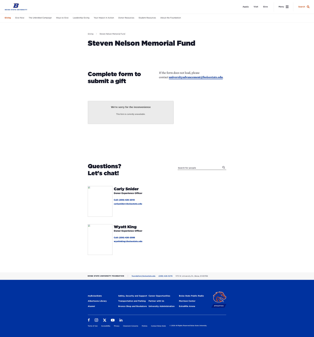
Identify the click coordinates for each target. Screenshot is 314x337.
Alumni (91, 306)
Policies (144, 326)
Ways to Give (62, 18)
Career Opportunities (159, 296)
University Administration (162, 306)
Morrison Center (187, 301)
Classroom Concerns (130, 326)
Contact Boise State (158, 326)
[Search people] (223, 167)
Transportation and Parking (132, 301)
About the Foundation (170, 18)
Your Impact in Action (104, 18)
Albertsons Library (97, 301)
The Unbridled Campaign (40, 18)
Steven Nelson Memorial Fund (112, 34)
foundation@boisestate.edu (143, 276)
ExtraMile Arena (187, 306)
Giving (8, 18)
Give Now (19, 18)
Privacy (116, 326)
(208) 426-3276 (165, 276)
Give (265, 7)
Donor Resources (126, 18)
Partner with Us (156, 301)
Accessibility (105, 326)
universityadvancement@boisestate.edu (196, 77)
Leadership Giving (81, 18)
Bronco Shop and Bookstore (132, 306)
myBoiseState (95, 296)
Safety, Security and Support (132, 296)
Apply (246, 7)
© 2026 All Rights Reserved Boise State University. (188, 325)
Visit (256, 7)
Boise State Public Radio (191, 296)
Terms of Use (93, 326)
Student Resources (147, 18)
